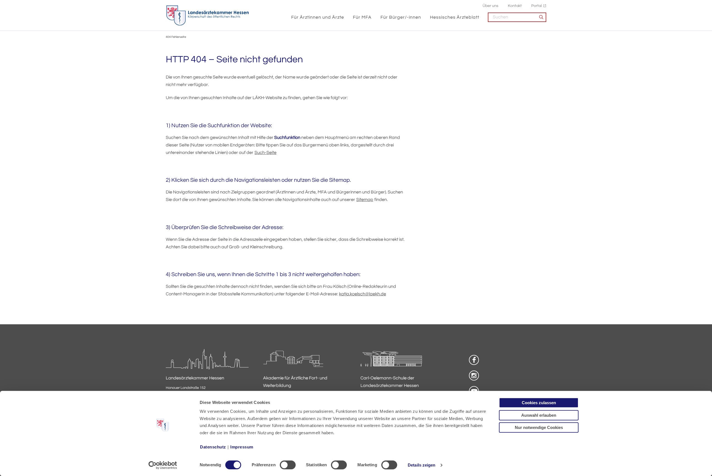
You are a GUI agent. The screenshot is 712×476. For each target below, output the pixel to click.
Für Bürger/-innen (400, 17)
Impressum (241, 447)
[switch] (288, 464)
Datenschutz (213, 447)
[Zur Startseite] (207, 16)
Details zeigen (421, 465)
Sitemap (364, 199)
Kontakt (515, 6)
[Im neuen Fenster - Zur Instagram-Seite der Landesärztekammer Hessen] (473, 375)
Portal (536, 6)
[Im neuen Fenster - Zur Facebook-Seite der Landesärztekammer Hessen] (473, 359)
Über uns (490, 6)
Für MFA (362, 17)
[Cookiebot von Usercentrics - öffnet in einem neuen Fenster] (163, 465)
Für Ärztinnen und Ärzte (317, 17)
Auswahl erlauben (538, 415)
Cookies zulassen (539, 402)
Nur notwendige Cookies (539, 427)
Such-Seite (265, 152)
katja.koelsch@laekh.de (362, 294)
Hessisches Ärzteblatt (454, 17)
